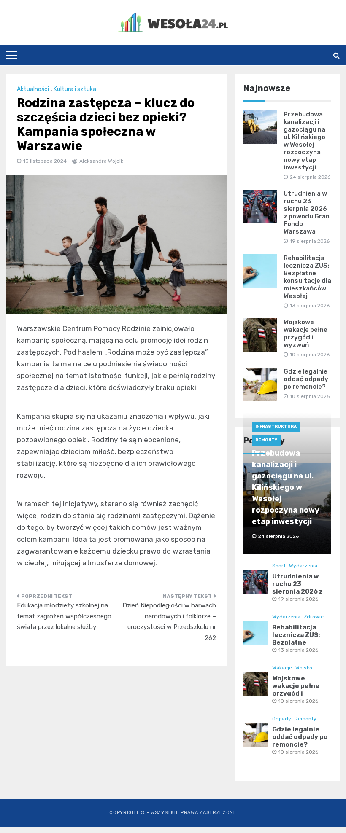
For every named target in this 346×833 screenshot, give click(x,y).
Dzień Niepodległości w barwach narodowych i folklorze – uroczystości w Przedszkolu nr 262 (169, 622)
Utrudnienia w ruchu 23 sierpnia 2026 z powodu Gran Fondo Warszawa (307, 212)
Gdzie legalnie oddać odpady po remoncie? (306, 379)
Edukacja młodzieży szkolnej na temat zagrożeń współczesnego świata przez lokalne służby (64, 616)
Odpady (281, 719)
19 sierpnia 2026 (298, 599)
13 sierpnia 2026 (298, 650)
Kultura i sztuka (75, 89)
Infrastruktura (276, 426)
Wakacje (282, 668)
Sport (279, 566)
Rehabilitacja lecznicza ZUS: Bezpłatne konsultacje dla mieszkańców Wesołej (307, 277)
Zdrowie (314, 617)
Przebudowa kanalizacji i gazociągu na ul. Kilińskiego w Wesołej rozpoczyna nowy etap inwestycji (304, 140)
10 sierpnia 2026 (298, 701)
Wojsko (303, 668)
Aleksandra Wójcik (101, 161)
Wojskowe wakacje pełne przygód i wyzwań (305, 333)
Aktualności (33, 89)
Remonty (266, 440)
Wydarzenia (303, 566)
